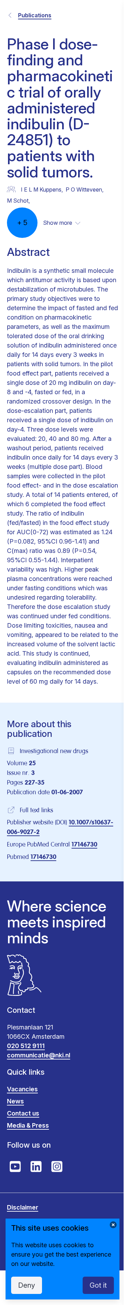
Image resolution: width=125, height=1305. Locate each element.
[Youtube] (15, 1166)
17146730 (84, 845)
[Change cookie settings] (113, 1224)
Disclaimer (22, 1207)
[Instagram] (57, 1166)
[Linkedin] (36, 1166)
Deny (26, 1285)
